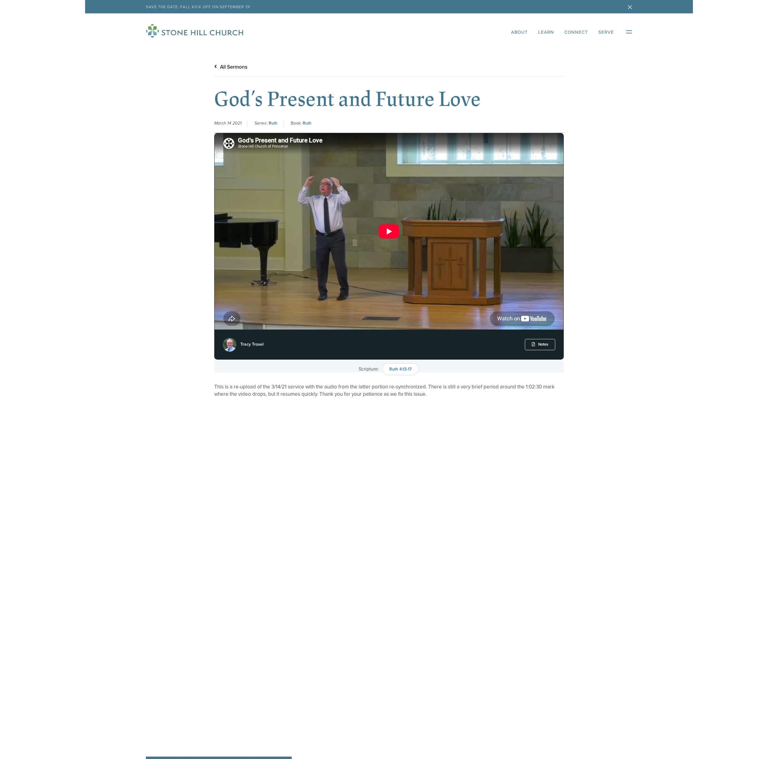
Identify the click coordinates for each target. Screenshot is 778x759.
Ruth (273, 123)
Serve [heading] (606, 32)
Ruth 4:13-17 (400, 369)
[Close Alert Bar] (630, 8)
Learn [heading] (546, 32)
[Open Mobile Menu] (626, 31)
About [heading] (519, 32)
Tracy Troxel (251, 344)
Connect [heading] (576, 32)
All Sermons (233, 67)
